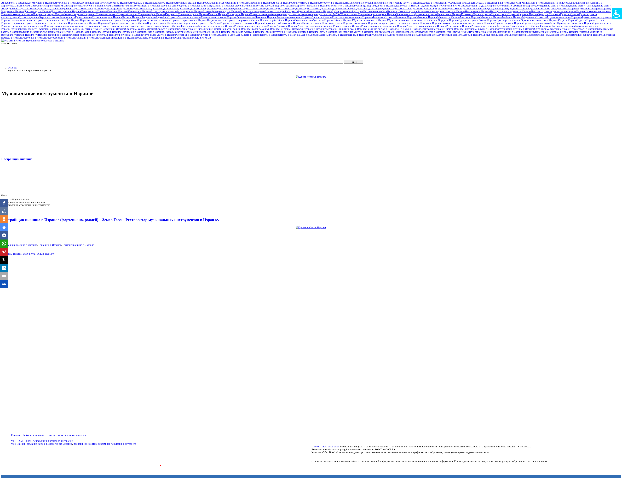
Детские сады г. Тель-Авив (397, 8)
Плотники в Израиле (408, 23)
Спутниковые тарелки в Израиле (552, 29)
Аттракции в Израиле (376, 2)
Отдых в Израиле (586, 20)
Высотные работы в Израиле (268, 5)
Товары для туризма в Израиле (247, 31)
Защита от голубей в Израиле (281, 11)
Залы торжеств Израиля (190, 11)
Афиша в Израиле (432, 2)
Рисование (546, 26)
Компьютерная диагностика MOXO (321, 14)
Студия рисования (31, 31)
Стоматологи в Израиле (584, 29)
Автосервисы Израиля (116, 2)
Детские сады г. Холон (449, 8)
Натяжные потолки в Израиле (163, 20)
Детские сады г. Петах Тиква (249, 8)
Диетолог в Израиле (567, 8)
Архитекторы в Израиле (305, 2)
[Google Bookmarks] (4, 227)
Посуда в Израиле (513, 23)
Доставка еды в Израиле (37, 11)
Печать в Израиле (312, 23)
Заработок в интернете (252, 11)
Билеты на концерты (558, 2)
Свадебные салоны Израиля (140, 29)
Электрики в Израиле (34, 37)
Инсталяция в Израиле (477, 11)
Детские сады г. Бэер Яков (107, 8)
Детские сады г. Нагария (165, 8)
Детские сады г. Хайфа (424, 8)
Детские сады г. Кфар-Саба (136, 8)
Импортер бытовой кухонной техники (408, 11)
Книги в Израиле (217, 14)
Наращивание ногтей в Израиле (62, 20)
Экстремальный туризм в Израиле (583, 34)
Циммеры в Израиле (338, 34)
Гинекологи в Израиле (317, 5)
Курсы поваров (83, 17)
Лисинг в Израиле (322, 17)
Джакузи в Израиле (497, 8)
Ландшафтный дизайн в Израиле (159, 17)
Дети (538, 5)
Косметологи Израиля (449, 14)
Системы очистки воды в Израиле (231, 29)
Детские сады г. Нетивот (219, 8)
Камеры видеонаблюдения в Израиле (85, 14)
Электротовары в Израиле (60, 37)
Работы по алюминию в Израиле (216, 26)
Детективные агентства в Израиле (517, 5)
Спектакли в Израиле (433, 29)
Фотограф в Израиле (187, 34)
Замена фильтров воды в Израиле (221, 11)
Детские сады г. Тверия (369, 8)
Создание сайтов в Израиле (381, 29)
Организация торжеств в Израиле (539, 20)
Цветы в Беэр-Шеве (231, 34)
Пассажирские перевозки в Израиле (187, 23)
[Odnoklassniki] (4, 219)
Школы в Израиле (427, 34)
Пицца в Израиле (387, 23)
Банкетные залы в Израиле (481, 2)
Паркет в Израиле (157, 23)
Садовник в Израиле (60, 29)
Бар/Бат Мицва (521, 2)
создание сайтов (36, 443)
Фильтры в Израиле (107, 34)
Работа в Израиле (171, 26)
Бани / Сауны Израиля (454, 2)
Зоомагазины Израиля (320, 11)
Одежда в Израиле (468, 20)
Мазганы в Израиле (405, 17)
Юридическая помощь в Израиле (192, 37)
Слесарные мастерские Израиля (297, 29)
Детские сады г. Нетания (192, 8)
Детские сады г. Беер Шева (78, 8)
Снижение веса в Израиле (352, 29)
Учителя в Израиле (23, 34)
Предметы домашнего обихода (540, 23)
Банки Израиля (504, 2)
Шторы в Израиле (472, 34)
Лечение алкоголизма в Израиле (218, 17)
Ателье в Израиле (354, 2)
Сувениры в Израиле (53, 31)
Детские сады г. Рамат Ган (279, 8)
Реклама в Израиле (286, 26)
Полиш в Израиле (494, 23)
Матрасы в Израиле (491, 17)
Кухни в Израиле (131, 17)
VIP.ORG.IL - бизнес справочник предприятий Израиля (42, 440)
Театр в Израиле (155, 31)
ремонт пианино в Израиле (79, 245)
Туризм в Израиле (480, 31)
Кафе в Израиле (156, 14)
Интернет (581, 11)
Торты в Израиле (327, 31)
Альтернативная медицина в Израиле (227, 2)
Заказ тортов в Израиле (164, 11)
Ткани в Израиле (221, 31)
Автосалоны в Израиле (91, 2)
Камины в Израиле (116, 14)
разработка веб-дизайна (59, 443)
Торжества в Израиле (306, 31)
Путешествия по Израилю (124, 26)
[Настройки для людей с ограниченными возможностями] (617, 13)
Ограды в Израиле (448, 20)
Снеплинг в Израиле (326, 29)
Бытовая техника (124, 5)
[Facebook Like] (4, 211)
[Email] (4, 276)
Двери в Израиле (385, 5)
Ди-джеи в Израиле (519, 8)
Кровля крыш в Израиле (504, 14)
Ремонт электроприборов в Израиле (426, 26)
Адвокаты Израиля (164, 2)
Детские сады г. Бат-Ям (50, 8)
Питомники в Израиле (364, 23)
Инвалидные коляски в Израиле (447, 11)
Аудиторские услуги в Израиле (405, 2)
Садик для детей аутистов (34, 29)
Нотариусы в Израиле (248, 20)
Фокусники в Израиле (130, 34)
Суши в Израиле (74, 31)
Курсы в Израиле (569, 14)
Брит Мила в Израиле (67, 5)
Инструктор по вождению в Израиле (510, 11)
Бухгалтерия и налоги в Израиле (97, 5)
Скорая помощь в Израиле (264, 29)
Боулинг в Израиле (44, 5)
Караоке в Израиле (137, 14)
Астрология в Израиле (331, 2)
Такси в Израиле (92, 31)
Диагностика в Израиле (543, 8)
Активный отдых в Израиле (190, 2)
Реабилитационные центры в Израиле (255, 26)
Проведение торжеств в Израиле (575, 23)
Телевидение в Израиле (198, 31)
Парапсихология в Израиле (83, 23)
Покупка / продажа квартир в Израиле (462, 23)
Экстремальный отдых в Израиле (546, 34)
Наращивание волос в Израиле (28, 20)
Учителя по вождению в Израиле (52, 34)
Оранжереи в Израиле (508, 20)
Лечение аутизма (245, 17)
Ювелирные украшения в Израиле (155, 37)
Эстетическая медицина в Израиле (117, 37)
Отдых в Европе (567, 20)
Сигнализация (205, 29)
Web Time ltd (18, 443)
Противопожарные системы (69, 26)
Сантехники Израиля (113, 29)
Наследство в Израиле (134, 20)
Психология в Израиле (97, 26)
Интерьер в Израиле (22, 14)
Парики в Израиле (108, 23)
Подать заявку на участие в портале (67, 435)
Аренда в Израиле (282, 2)
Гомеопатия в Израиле (341, 5)
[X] (4, 260)
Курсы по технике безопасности (57, 17)
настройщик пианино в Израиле (19, 245)
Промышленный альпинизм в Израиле (32, 26)
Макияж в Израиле (426, 17)
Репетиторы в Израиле (458, 26)
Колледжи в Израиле (238, 14)
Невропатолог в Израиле (193, 20)
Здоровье (303, 11)
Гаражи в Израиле (294, 5)
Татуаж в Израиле (111, 31)
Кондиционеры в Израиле (382, 14)
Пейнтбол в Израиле (218, 23)
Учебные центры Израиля (564, 31)
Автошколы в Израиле (141, 2)
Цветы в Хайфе (318, 34)
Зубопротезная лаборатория (347, 11)
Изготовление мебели (375, 11)
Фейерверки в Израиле (84, 34)
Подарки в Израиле (430, 23)
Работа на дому (189, 26)
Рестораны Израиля (508, 26)
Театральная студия (174, 31)
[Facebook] (4, 203)
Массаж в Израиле (470, 17)
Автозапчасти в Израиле (40, 2)
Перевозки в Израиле (252, 23)
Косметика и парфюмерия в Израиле (416, 14)
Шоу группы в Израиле (449, 34)
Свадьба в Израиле (166, 29)
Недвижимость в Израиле (221, 20)
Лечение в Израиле (265, 17)
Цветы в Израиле (270, 34)
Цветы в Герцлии (251, 34)
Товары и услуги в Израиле (279, 31)
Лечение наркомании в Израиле (294, 17)
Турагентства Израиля (457, 31)
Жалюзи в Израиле (117, 11)
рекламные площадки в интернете (117, 443)
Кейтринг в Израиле (176, 14)
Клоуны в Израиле (198, 14)
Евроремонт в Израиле (94, 11)
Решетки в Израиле (529, 26)
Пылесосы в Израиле (150, 26)
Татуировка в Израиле (133, 31)
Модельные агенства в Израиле (563, 17)
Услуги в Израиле (540, 31)
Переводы (235, 23)
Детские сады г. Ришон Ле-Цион (338, 8)
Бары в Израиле (538, 2)
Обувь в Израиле (343, 20)
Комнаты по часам (260, 14)
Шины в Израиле (358, 34)
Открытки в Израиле (22, 23)
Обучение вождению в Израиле (369, 20)
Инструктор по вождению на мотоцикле (553, 11)
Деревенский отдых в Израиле (481, 5)
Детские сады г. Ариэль (581, 5)
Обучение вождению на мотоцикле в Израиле (412, 20)
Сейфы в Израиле (187, 29)
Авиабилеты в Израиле (14, 2)
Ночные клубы (268, 20)
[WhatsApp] (4, 244)
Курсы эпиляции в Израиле (107, 17)
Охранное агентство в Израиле (51, 23)
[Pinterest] (4, 252)
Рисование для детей (563, 26)
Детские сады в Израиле (554, 5)
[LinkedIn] (4, 268)
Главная (12, 67)
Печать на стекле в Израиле (337, 23)
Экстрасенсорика (518, 34)
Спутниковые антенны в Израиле (515, 29)
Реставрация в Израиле (484, 26)
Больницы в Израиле (22, 5)
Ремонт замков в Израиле (347, 26)
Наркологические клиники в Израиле (101, 20)
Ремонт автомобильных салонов (315, 26)
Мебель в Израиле (512, 17)
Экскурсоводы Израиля (495, 34)
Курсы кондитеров (29, 17)
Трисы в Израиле (405, 31)
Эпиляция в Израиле (86, 37)
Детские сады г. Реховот (307, 8)
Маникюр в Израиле (448, 17)
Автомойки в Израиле (66, 2)
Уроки (526, 31)
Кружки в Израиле (528, 14)
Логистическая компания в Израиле (352, 17)
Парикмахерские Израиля (133, 23)
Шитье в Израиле (378, 34)
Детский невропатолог (474, 8)
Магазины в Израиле (383, 17)
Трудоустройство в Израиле (430, 31)
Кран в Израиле (482, 14)
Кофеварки (467, 14)
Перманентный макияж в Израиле (283, 23)
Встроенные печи (243, 5)
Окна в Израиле (487, 20)
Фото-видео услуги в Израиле (159, 34)
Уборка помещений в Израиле (506, 31)
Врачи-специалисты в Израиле (216, 5)
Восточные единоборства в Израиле (179, 5)
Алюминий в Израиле (260, 2)
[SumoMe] (4, 284)
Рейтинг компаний (33, 435)
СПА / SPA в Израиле (409, 29)
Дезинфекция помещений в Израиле (443, 5)
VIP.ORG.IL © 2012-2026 (325, 446)
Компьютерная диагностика (286, 14)
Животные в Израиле (139, 11)
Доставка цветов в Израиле (66, 11)
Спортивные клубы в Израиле (480, 29)
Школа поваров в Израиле (402, 34)
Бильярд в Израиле (580, 2)
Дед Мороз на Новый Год (409, 5)
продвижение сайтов (85, 443)
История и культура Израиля (48, 14)
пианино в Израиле (50, 245)
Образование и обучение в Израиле (314, 20)
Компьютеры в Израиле (354, 14)
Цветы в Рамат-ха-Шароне (294, 34)
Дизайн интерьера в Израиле (594, 8)
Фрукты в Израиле (209, 34)
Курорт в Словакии (549, 14)
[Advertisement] (60, 52)
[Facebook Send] (4, 235)
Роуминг (15, 29)
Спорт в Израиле (454, 29)
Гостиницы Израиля (365, 5)
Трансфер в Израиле (384, 31)
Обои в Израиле (285, 20)
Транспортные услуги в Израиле (355, 31)
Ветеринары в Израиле (146, 5)
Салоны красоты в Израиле (86, 29)
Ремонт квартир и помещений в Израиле (383, 26)
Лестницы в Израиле (189, 17)
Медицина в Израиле (534, 17)
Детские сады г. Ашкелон (23, 8)
